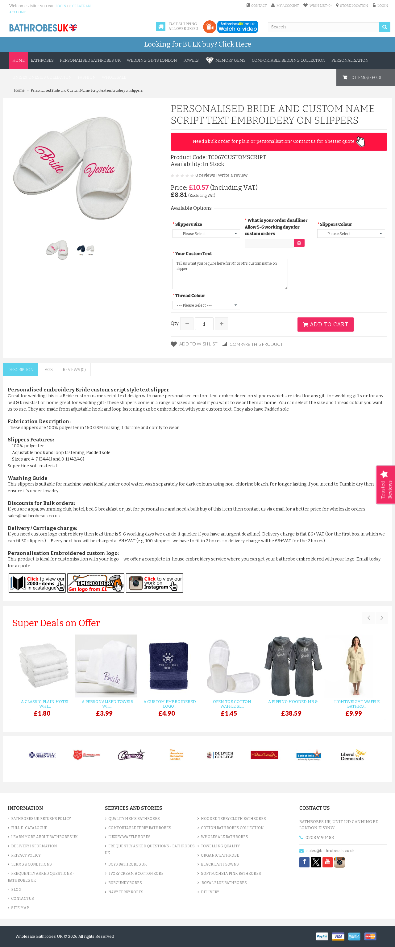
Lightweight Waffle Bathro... (357, 704)
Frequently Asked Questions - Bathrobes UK (41, 877)
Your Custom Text (193, 253)
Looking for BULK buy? (197, 44)
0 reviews (205, 175)
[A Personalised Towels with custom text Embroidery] (104, 666)
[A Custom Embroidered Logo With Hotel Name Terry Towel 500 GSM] (166, 666)
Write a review (232, 175)
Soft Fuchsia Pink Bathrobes (231, 873)
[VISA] (340, 936)
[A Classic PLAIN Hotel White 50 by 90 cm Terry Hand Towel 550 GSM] (42, 666)
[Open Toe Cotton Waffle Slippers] (229, 666)
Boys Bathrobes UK (127, 864)
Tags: (48, 369)
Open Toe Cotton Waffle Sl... (232, 704)
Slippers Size (188, 224)
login (61, 6)
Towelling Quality (220, 846)
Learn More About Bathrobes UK (44, 837)
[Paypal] (324, 936)
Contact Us (22, 898)
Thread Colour (190, 295)
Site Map (20, 908)
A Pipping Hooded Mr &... (294, 701)
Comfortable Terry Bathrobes (139, 828)
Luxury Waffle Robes (129, 837)
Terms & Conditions (31, 864)
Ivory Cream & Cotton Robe (136, 873)
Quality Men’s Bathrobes (134, 819)
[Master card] (372, 936)
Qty (175, 323)
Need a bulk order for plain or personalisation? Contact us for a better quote (274, 141)
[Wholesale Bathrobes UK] (43, 28)
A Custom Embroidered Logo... (169, 704)
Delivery (210, 892)
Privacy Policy (26, 855)
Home (18, 60)
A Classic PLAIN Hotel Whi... (45, 704)
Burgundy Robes (125, 883)
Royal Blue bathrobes (224, 883)
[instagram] (339, 862)
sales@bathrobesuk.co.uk (330, 850)
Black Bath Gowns (220, 864)
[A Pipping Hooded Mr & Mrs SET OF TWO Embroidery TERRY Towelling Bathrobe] (291, 666)
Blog (16, 889)
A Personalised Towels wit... (107, 704)
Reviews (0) (74, 369)
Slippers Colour (336, 224)
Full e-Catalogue (29, 828)
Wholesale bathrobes (224, 837)
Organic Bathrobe (220, 855)
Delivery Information (34, 846)
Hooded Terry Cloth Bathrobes (233, 819)
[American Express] (356, 936)
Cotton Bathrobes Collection (232, 828)
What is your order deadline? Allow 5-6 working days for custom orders (276, 227)
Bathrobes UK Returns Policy (41, 819)
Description (20, 369)
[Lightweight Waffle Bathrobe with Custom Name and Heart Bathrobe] (353, 666)
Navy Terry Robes (125, 892)
